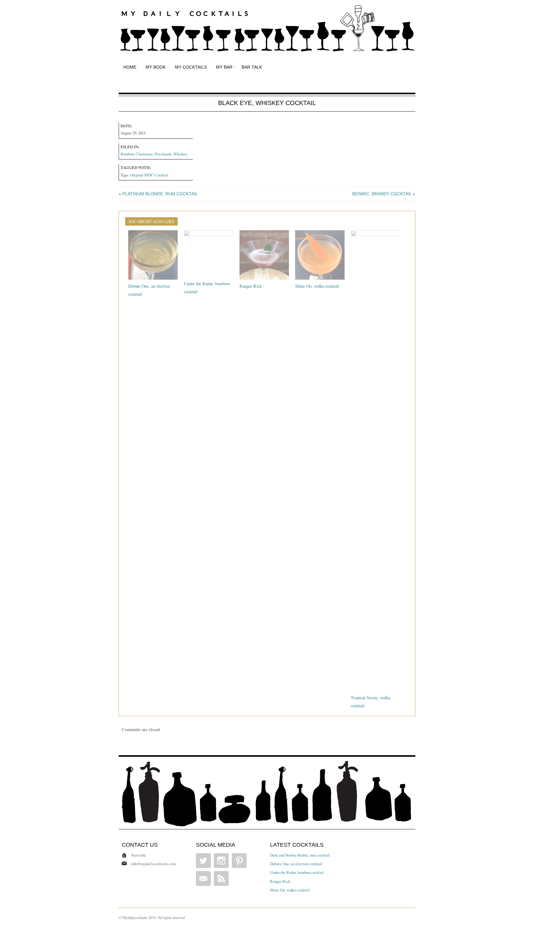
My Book (156, 67)
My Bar (224, 67)
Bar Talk (252, 67)
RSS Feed (221, 878)
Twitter (203, 860)
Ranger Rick (250, 286)
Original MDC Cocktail (149, 175)
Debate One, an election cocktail (296, 863)
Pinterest (239, 860)
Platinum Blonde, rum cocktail (160, 193)
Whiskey (180, 154)
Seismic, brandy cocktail (382, 193)
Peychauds (163, 154)
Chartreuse (144, 154)
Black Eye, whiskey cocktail (267, 102)
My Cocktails (191, 67)
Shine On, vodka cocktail (317, 286)
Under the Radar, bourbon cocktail (297, 872)
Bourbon (127, 154)
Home (129, 67)
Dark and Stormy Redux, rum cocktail (300, 855)
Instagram (221, 860)
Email (203, 878)
